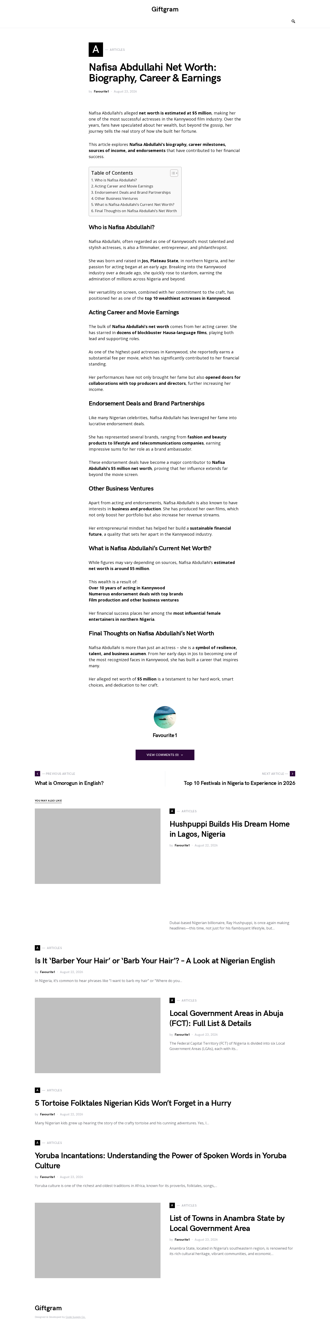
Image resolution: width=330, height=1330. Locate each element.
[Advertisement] (232, 882)
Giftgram (165, 9)
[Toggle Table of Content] (172, 173)
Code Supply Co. (76, 1317)
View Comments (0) (163, 755)
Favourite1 (101, 91)
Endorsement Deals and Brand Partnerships (133, 192)
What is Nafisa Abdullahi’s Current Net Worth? (134, 204)
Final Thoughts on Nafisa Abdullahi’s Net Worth (136, 210)
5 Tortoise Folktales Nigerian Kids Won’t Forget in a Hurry (133, 1103)
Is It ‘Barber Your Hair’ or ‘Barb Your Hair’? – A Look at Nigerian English (155, 961)
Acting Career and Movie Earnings (124, 186)
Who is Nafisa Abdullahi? (116, 180)
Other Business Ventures (116, 198)
